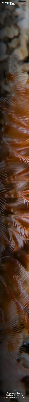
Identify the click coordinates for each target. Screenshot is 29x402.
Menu (21, 3)
